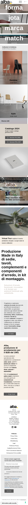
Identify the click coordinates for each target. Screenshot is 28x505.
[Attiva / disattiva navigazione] (20, 2)
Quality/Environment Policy (14, 448)
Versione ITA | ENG (15, 137)
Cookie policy (14, 438)
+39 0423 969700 (15, 421)
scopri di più (14, 12)
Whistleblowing (14, 440)
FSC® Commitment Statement (14, 450)
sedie (5, 362)
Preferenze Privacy (14, 445)
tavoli (9, 362)
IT (24, 1)
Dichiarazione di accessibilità (13, 453)
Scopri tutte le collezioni (9, 48)
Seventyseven (23, 499)
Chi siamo (11, 333)
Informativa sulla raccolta (9, 503)
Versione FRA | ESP (15, 142)
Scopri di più (11, 394)
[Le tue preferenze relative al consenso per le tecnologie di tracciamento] (25, 502)
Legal (14, 443)
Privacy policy (14, 436)
